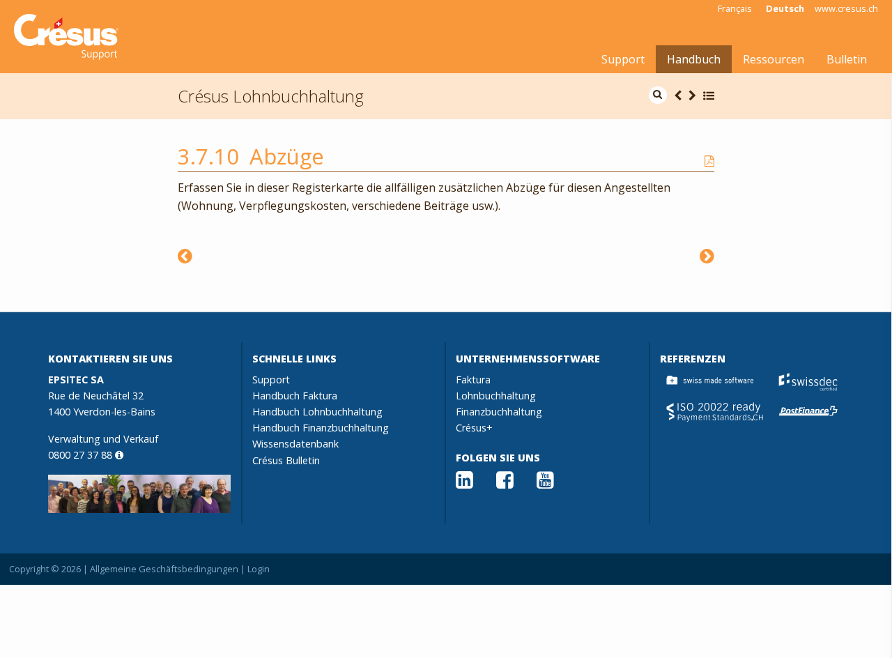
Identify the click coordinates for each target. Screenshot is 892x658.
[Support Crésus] (66, 37)
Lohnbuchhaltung (496, 395)
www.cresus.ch (846, 8)
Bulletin (846, 59)
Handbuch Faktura (294, 395)
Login (258, 569)
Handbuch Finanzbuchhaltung (320, 427)
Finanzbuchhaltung (499, 411)
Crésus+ (474, 427)
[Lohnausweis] (707, 255)
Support (623, 59)
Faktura (473, 379)
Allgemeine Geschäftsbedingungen (164, 569)
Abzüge (286, 156)
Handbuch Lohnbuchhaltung (317, 411)
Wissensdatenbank (295, 443)
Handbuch (694, 59)
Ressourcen (773, 59)
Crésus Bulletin (286, 460)
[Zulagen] (185, 255)
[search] (658, 95)
